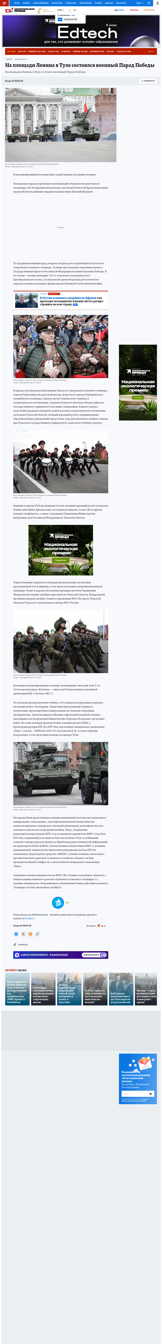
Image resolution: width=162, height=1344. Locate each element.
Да (60, 19)
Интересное (22, 945)
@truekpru (28, 918)
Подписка (149, 10)
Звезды (109, 3)
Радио (121, 10)
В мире (98, 3)
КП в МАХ (110, 51)
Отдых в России (123, 51)
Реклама (134, 10)
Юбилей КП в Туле (97, 51)
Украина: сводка (80, 51)
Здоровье (121, 3)
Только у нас (53, 51)
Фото (17, 3)
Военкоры (66, 51)
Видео (26, 3)
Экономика (85, 3)
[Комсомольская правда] (19, 10)
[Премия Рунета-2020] (43, 10)
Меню (4, 3)
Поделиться (149, 81)
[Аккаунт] (157, 3)
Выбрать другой (70, 19)
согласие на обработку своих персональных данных (135, 1100)
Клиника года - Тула (37, 51)
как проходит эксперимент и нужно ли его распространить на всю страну (72, 301)
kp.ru (103, 925)
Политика (57, 3)
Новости (22, 51)
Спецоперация (41, 3)
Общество (70, 3)
